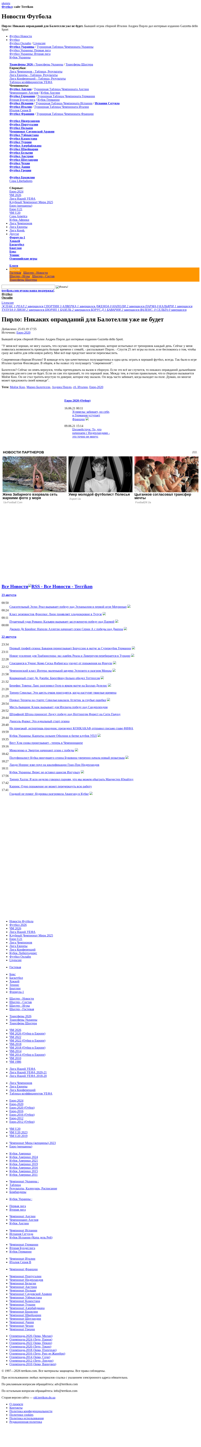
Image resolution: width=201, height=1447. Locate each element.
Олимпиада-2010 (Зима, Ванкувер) (32, 1364)
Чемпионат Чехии (21, 1325)
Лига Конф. (17, 230)
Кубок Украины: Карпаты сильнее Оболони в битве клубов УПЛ (53, 735)
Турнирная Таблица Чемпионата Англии (61, 89)
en (6, 3)
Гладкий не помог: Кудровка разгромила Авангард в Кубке (49, 793)
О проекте (16, 1404)
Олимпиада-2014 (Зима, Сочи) (29, 1357)
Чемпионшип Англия (23, 92)
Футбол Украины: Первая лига (30, 50)
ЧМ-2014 (15, 1051)
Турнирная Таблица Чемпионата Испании (64, 103)
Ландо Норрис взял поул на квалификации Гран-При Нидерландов (54, 764)
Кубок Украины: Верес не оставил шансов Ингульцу (44, 772)
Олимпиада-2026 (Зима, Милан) (30, 1336)
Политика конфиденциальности (30, 1411)
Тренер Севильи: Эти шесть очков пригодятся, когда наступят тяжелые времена (62, 692)
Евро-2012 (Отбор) (22, 1121)
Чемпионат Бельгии (22, 1283)
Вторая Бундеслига (22, 99)
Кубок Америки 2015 (23, 1171)
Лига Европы (18, 226)
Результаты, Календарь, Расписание (33, 1188)
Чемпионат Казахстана (24, 1301)
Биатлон (15, 248)
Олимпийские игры (23, 258)
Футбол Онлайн (20, 43)
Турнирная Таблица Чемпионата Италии (61, 106)
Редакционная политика (25, 1421)
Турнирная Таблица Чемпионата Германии (66, 96)
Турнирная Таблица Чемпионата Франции (65, 114)
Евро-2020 (23, 332)
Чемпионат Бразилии (23, 1311)
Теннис (14, 255)
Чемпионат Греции (22, 1329)
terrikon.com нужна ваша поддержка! (28, 290)
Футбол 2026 (18, 924)
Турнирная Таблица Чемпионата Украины (65, 46)
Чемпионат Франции (23, 1269)
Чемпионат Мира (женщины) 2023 (32, 1143)
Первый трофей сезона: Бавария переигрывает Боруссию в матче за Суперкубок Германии (70, 648)
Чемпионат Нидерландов (26, 1279)
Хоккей (14, 241)
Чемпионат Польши (22, 1290)
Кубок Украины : (20, 1199)
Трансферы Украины (49, 64)
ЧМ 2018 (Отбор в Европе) (27, 1047)
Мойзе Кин (17, 387)
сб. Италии (80, 387)
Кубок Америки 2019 (23, 1164)
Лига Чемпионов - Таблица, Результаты (35, 71)
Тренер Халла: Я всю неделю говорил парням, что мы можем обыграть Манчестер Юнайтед (71, 779)
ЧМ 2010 (15, 1058)
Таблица (15, 1185)
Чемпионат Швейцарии (25, 1315)
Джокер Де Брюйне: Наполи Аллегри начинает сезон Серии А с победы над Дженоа (66, 629)
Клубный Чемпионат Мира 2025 (31, 202)
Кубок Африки (19, 219)
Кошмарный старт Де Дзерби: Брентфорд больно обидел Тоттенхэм (54, 678)
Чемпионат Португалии (25, 1276)
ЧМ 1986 (15, 1061)
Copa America (18, 216)
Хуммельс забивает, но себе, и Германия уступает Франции (91, 415)
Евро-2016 (16, 1111)
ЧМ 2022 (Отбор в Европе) (27, 1040)
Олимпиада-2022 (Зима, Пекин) (30, 1343)
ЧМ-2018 (15, 1044)
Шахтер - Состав (43, 276)
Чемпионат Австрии (23, 1287)
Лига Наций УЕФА (22, 198)
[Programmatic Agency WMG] (3, 1430)
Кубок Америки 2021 (23, 1160)
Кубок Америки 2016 (23, 1167)
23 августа (9, 595)
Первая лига (17, 1206)
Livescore (39, 43)
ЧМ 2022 (15, 1037)
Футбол (7, 6)
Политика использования (26, 1418)
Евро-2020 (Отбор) (77, 400)
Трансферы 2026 (20, 1016)
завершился (23, 306)
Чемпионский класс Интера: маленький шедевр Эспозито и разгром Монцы (60, 670)
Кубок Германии (48, 99)
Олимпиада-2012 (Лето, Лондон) (31, 1360)
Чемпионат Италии (22, 1258)
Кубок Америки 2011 (23, 1174)
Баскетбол (16, 244)
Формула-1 (17, 237)
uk (3, 3)
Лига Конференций (22, 949)
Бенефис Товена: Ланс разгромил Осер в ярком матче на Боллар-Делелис (58, 685)
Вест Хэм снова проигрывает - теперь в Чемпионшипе (46, 742)
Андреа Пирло (61, 387)
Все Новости (15, 586)
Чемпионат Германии (23, 1244)
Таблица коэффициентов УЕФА (30, 82)
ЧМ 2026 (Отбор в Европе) (27, 1033)
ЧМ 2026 (15, 195)
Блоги (13, 265)
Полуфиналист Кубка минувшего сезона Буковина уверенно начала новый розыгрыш (67, 757)
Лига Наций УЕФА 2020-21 (28, 1072)
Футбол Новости (20, 36)
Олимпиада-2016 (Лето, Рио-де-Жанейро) (37, 1353)
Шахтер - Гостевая (21, 1009)
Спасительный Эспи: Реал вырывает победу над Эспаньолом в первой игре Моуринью (68, 606)
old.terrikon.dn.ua (44, 1397)
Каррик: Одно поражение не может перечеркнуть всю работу (50, 786)
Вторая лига (17, 1209)
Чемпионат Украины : (24, 1181)
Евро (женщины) (20, 205)
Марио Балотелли (38, 387)
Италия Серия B (20, 110)
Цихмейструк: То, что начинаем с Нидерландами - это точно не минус (91, 433)
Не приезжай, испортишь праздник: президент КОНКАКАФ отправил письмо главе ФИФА (71, 728)
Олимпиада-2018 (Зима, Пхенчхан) (33, 1350)
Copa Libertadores (20, 181)
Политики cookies (21, 1414)
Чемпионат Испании (23, 1230)
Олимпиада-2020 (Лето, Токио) (30, 1346)
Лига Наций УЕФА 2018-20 (28, 1076)
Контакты (16, 1407)
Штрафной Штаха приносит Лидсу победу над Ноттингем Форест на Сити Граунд (64, 714)
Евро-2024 (16, 191)
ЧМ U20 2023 (18, 1132)
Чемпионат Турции (22, 1304)
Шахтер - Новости (35, 272)
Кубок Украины (20, 57)
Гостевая (15, 272)
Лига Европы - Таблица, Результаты (33, 75)
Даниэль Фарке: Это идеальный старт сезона (39, 721)
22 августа (9, 636)
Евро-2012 (16, 1118)
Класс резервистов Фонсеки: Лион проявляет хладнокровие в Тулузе (55, 614)
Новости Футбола (21, 921)
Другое (14, 234)
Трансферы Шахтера (79, 64)
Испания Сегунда (21, 1234)
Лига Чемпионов (20, 223)
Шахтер (14, 269)
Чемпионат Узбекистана (25, 1297)
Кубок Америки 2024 (23, 1157)
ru (9, 3)
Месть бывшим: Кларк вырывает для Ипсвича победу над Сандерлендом (58, 707)
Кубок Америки (20, 1153)
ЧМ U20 (14, 212)
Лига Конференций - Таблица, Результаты (37, 78)
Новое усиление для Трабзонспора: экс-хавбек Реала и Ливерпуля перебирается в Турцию (69, 655)
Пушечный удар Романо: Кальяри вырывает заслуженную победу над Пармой (61, 621)
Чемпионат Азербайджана (27, 1308)
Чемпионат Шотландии (25, 1318)
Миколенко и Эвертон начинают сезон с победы (41, 750)
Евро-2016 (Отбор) (22, 1114)
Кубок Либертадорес (23, 953)
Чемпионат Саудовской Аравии (30, 1294)
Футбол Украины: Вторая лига (29, 54)
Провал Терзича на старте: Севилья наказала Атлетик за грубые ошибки (57, 700)
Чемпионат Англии (22, 1216)
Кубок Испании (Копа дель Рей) (30, 1237)
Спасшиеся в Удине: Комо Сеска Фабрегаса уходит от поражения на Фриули (60, 663)
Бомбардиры (17, 1192)
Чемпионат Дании (21, 1322)
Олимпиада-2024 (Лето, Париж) (30, 1339)
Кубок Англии (50, 92)
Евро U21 (15, 209)
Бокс (12, 251)
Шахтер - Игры (19, 276)
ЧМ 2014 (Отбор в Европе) (27, 1054)
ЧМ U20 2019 (18, 1136)
